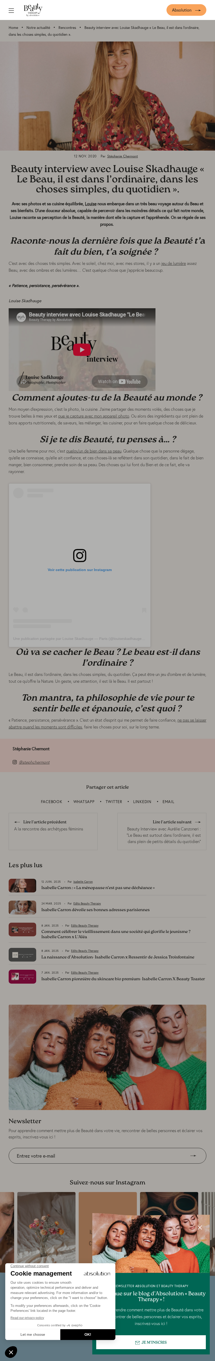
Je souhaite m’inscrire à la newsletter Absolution (53, 1167)
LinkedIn (142, 801)
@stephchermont (34, 762)
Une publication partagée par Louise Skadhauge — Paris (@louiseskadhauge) (78, 638)
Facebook (51, 801)
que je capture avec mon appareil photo (93, 416)
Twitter (114, 801)
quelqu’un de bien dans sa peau (93, 451)
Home (13, 27)
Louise (90, 203)
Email (168, 801)
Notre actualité (38, 27)
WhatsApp (84, 801)
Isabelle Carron (83, 882)
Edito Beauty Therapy (87, 903)
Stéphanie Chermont (122, 156)
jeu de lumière (173, 263)
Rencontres (67, 27)
